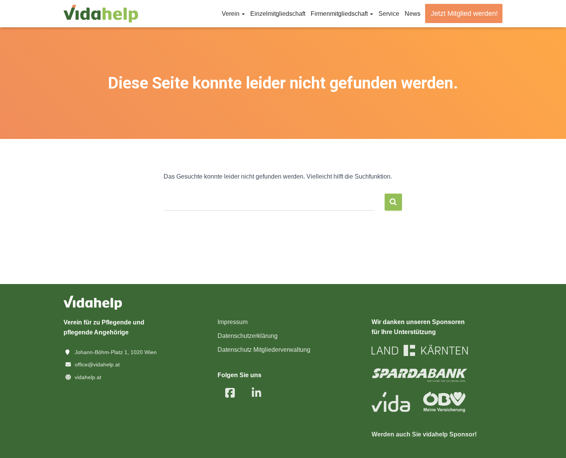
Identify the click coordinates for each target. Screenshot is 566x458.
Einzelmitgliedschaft (277, 13)
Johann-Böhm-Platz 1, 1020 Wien (116, 352)
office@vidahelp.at (97, 364)
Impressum (233, 322)
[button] (243, 13)
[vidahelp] (101, 14)
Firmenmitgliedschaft (340, 13)
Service (388, 13)
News (412, 13)
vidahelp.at (88, 377)
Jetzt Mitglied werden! (464, 13)
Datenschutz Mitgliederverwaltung (264, 349)
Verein (231, 13)
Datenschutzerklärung (248, 336)
